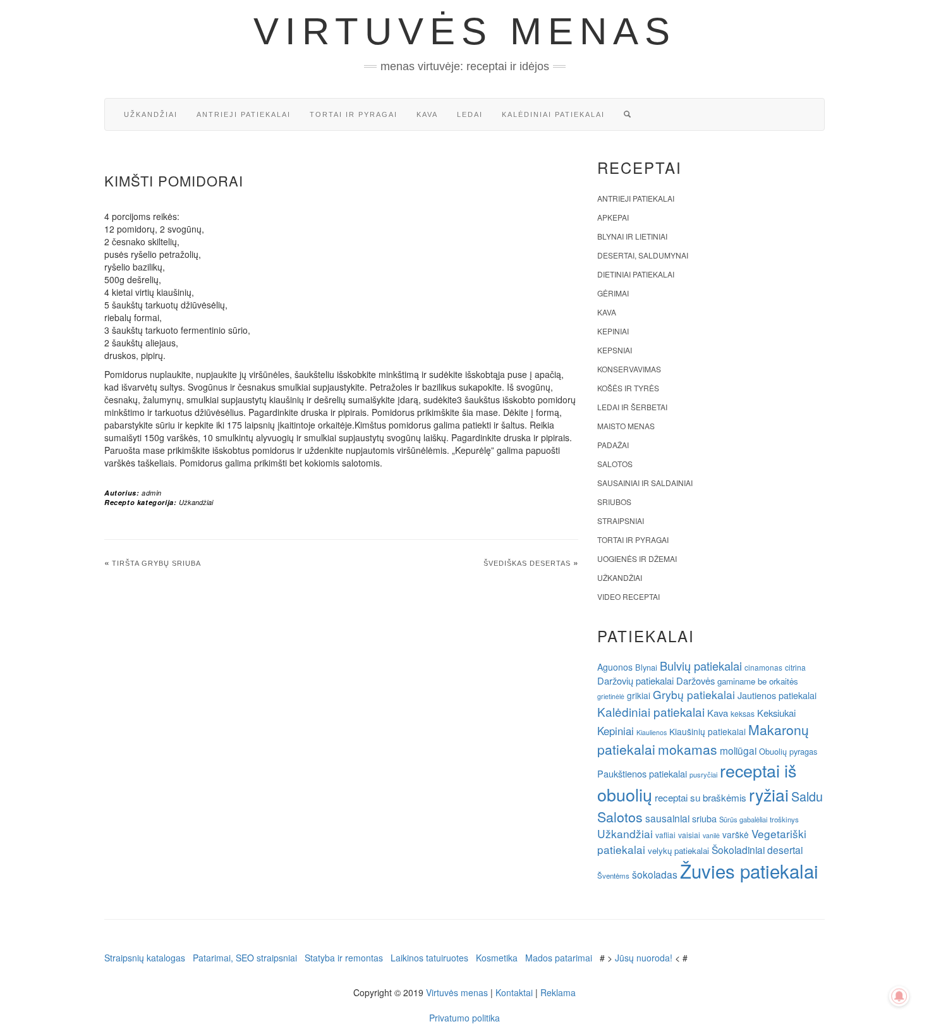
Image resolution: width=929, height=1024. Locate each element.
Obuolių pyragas (788, 751)
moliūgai (738, 750)
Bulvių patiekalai (701, 665)
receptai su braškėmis (700, 797)
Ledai (470, 114)
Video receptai (628, 596)
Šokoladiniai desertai (757, 849)
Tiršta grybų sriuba (156, 563)
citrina (795, 667)
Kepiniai (613, 331)
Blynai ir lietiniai (632, 236)
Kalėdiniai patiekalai (553, 114)
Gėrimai (613, 293)
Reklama (558, 992)
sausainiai (667, 818)
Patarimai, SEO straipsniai (245, 957)
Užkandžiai (151, 114)
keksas (743, 713)
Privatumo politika (464, 1017)
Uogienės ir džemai (637, 558)
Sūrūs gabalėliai (743, 819)
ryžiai (769, 795)
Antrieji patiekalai (244, 114)
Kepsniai (614, 349)
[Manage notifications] (899, 996)
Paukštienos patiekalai (642, 773)
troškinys (784, 819)
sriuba (704, 818)
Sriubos (614, 501)
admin (152, 492)
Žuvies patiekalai (749, 870)
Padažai (613, 444)
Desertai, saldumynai (642, 255)
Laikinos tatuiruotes (429, 957)
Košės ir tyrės (628, 387)
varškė (735, 834)
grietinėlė (610, 696)
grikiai (638, 695)
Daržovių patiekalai (635, 680)
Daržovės (695, 680)
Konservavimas (629, 368)
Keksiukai (776, 712)
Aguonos (615, 667)
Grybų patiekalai (694, 694)
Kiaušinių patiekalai (707, 731)
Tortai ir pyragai (354, 114)
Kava (427, 114)
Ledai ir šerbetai (632, 406)
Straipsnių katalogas (144, 957)
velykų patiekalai (678, 850)
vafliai (665, 834)
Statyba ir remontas (344, 957)
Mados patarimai (558, 957)
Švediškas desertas (527, 563)
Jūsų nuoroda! (643, 957)
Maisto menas (626, 425)
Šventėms (613, 875)
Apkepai (613, 217)
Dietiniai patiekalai (635, 274)
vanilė (711, 835)
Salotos (615, 463)
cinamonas (763, 667)
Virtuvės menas (464, 31)
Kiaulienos (651, 732)
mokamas (687, 749)
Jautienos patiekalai (777, 695)
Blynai (646, 667)
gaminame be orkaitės (757, 681)
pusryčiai (703, 774)
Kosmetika (497, 957)
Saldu (807, 796)
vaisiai (689, 834)
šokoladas (654, 874)
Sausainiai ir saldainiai (645, 482)
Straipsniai (620, 520)
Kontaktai (514, 992)
